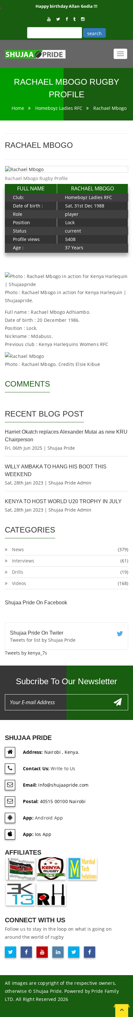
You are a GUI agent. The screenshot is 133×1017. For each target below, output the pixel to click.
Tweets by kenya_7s (26, 653)
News (18, 549)
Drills (17, 572)
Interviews (23, 561)
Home (18, 108)
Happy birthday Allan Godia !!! (66, 6)
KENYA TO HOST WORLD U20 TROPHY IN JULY (63, 501)
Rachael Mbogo (110, 108)
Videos (19, 583)
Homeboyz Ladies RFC (58, 108)
